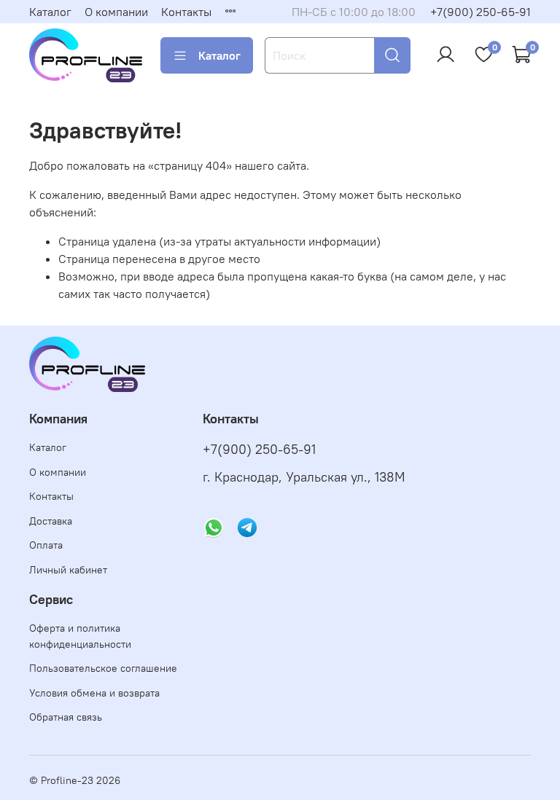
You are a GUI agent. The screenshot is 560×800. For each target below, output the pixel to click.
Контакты (186, 11)
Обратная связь (65, 716)
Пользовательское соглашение (103, 668)
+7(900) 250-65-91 (480, 11)
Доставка (50, 521)
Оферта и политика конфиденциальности (80, 636)
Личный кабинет (68, 569)
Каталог (50, 11)
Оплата (46, 545)
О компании (116, 11)
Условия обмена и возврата (94, 692)
